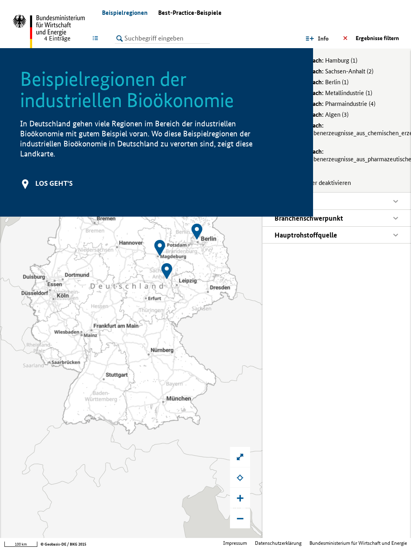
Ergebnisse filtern (377, 38)
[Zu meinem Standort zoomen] (240, 477)
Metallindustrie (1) (328, 93)
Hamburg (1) (320, 60)
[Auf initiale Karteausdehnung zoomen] (240, 457)
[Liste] (97, 38)
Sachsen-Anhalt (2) (328, 71)
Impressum (235, 543)
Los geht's (54, 183)
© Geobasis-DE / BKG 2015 (63, 544)
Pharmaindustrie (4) (329, 104)
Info (323, 38)
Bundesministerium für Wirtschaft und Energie (358, 543)
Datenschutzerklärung (278, 543)
